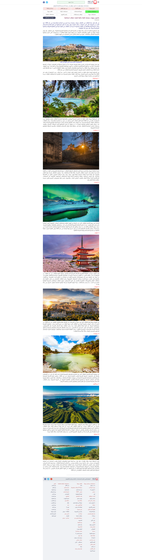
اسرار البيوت (66, 498)
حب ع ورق (92, 485)
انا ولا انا (93, 538)
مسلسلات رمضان (92, 11)
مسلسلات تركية (64, 11)
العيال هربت (79, 529)
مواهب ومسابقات (78, 14)
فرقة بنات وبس (78, 507)
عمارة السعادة (92, 511)
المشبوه (80, 520)
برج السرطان (53, 492)
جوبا (81, 546)
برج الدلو (54, 507)
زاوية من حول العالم (49, 17)
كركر (81, 485)
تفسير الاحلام (53, 514)
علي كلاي (93, 520)
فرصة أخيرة (92, 551)
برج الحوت (53, 509)
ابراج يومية (92, 8)
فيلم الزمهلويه (79, 494)
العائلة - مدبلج (66, 511)
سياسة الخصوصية (64, 6)
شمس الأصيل (92, 507)
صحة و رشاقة (50, 8)
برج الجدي (54, 505)
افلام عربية (49, 11)
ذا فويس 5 (92, 489)
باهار (68, 503)
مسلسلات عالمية (50, 14)
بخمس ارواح (92, 498)
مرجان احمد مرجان (78, 538)
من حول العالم (64, 8)
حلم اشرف (66, 489)
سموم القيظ (92, 533)
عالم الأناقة (78, 8)
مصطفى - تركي (78, 542)
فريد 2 (67, 507)
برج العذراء (54, 496)
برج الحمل (54, 485)
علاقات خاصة (79, 516)
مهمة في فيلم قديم (77, 503)
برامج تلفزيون (64, 14)
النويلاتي (93, 529)
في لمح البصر (79, 489)
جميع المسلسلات (78, 11)
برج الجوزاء (54, 489)
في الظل (67, 485)
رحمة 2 (93, 516)
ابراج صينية (53, 511)
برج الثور (54, 487)
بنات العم (80, 524)
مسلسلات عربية (92, 14)
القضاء (67, 516)
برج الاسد (54, 494)
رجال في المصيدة (78, 511)
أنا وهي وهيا (92, 524)
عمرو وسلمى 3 (79, 533)
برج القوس (53, 503)
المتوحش (67, 494)
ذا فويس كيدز (92, 503)
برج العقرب (53, 500)
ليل (94, 494)
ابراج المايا (54, 516)
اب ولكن (93, 546)
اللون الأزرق (92, 542)
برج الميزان (53, 498)
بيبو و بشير (79, 498)
